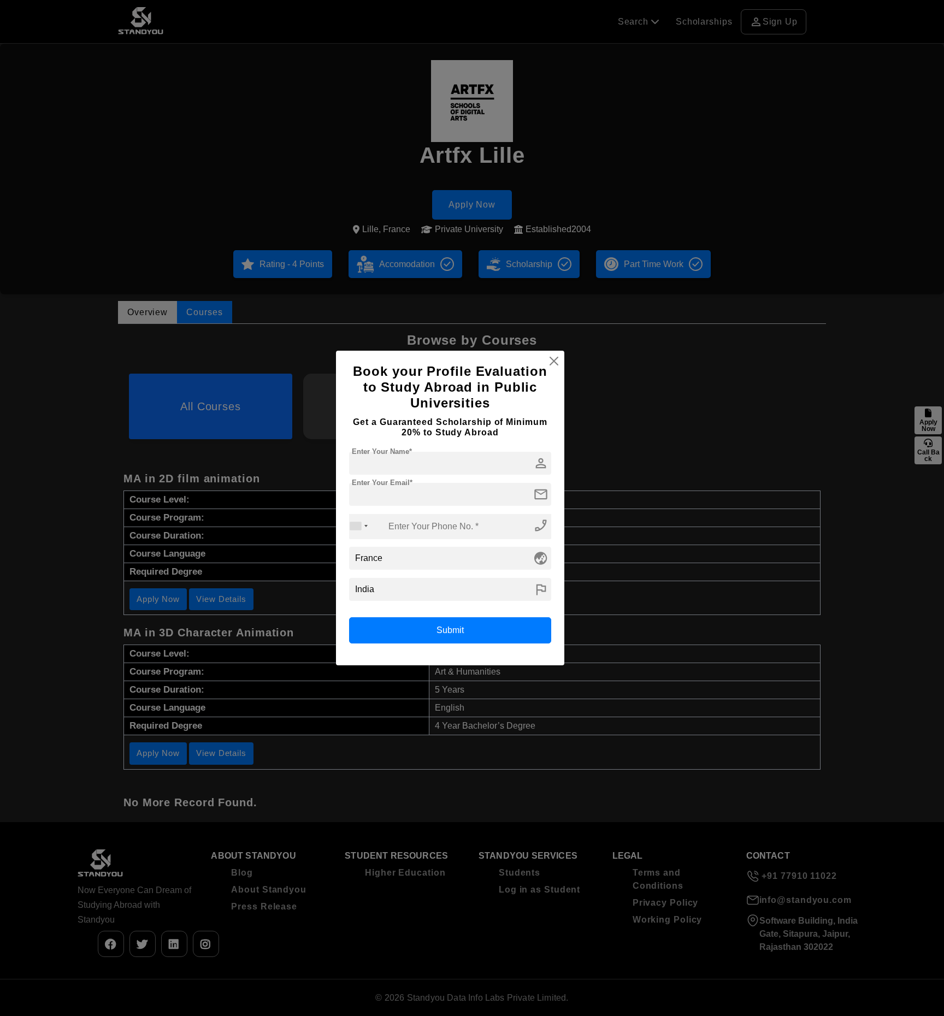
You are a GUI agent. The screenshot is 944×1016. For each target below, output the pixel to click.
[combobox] (359, 526)
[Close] (554, 361)
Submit (450, 630)
